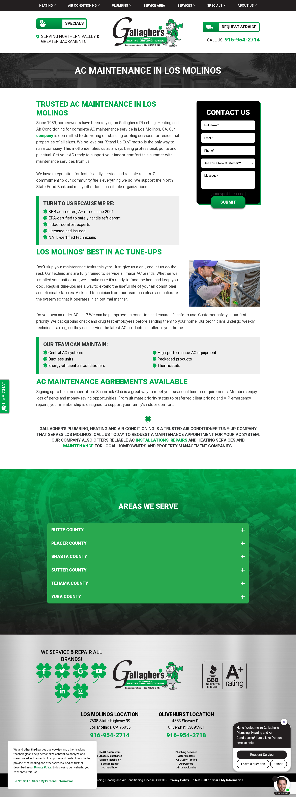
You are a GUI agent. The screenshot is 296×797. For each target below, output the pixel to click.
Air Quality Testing (186, 759)
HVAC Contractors (110, 752)
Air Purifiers (186, 763)
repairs (179, 440)
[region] (52, 765)
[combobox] (228, 163)
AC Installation (109, 767)
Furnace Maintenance (109, 756)
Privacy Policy (42, 767)
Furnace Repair (110, 763)
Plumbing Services (186, 752)
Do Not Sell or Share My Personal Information (43, 781)
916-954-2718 (186, 735)
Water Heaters (186, 756)
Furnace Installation (109, 759)
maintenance (78, 446)
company (45, 135)
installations (152, 440)
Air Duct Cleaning (186, 767)
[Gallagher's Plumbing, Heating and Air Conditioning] (148, 31)
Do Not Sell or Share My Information (216, 780)
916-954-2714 (242, 40)
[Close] (92, 744)
